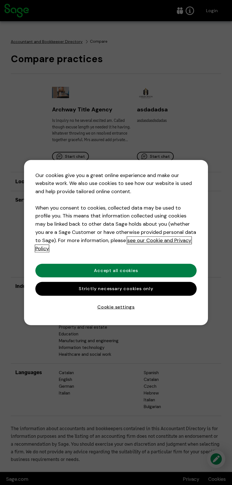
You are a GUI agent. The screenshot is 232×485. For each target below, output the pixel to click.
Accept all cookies (116, 270)
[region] (116, 242)
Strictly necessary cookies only (116, 289)
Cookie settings (116, 307)
